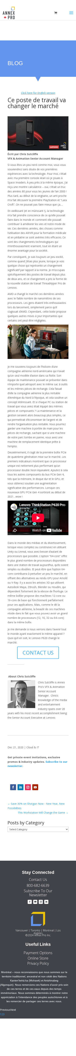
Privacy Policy (38, 963)
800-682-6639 (38, 885)
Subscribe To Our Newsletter (38, 892)
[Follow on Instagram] (28, 787)
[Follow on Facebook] (13, 787)
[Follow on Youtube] (35, 787)
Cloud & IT (32, 747)
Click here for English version (38, 93)
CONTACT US (38, 652)
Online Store (38, 958)
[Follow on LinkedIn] (20, 787)
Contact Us (38, 879)
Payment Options (38, 952)
